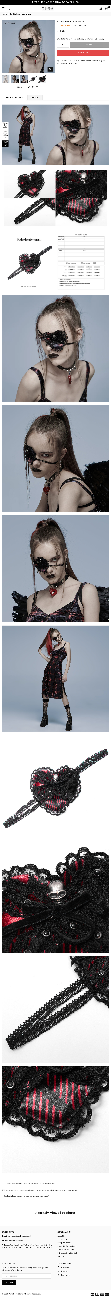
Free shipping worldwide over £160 (55, 2)
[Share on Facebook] (25, 87)
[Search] (8, 8)
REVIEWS (35, 97)
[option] (28, 46)
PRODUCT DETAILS (14, 97)
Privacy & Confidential (67, 1253)
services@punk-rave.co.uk (19, 1236)
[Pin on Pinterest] (33, 87)
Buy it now (83, 52)
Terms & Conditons (66, 1249)
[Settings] (100, 8)
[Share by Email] (37, 87)
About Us (61, 1236)
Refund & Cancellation (67, 1246)
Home (4, 14)
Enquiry (100, 39)
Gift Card (61, 1256)
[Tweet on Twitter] (28, 87)
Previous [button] (4, 46)
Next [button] (52, 46)
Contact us (62, 1239)
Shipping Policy (64, 1242)
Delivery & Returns (84, 39)
